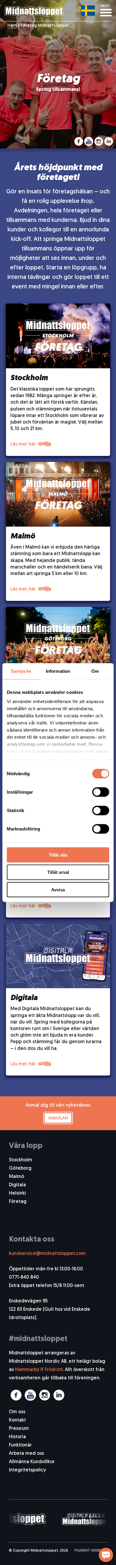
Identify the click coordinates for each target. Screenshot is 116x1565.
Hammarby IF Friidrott (39, 1369)
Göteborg (20, 1168)
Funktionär (20, 1445)
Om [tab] (95, 670)
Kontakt (17, 1420)
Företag (17, 1201)
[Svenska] (88, 10)
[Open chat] (106, 1555)
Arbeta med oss (26, 1453)
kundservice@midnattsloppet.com (47, 1253)
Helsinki (17, 1193)
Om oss (17, 1412)
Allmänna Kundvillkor (32, 1462)
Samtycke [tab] (21, 670)
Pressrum (19, 1428)
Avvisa (58, 889)
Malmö (16, 1176)
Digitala (17, 1185)
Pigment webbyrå (90, 1551)
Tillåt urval (58, 872)
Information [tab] (58, 670)
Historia (17, 1437)
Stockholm (20, 1160)
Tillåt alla (58, 854)
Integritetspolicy (27, 1470)
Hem (12, 25)
